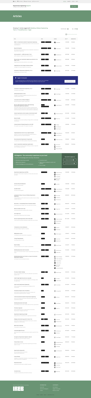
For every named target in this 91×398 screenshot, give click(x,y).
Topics (74, 6)
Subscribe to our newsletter (69, 163)
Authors (73, 1)
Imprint (41, 394)
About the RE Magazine (44, 388)
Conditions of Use (50, 394)
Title (15, 38)
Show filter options (64, 28)
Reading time (73, 38)
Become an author (56, 390)
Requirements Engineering (22, 6)
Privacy (45, 394)
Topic (42, 38)
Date (66, 38)
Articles (64, 1)
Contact (41, 390)
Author (55, 38)
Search (77, 1)
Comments (69, 1)
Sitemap (37, 394)
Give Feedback (55, 387)
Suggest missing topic (70, 81)
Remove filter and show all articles (72, 34)
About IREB (42, 387)
